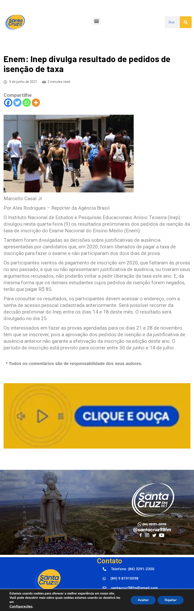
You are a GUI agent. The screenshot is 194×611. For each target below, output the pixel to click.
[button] (97, 21)
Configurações (20, 606)
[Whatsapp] (26, 102)
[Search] (186, 22)
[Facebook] (8, 102)
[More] (36, 102)
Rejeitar (170, 600)
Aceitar (143, 600)
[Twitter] (17, 102)
